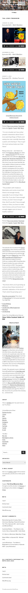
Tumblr (19, 317)
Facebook (14, 317)
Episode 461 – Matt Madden (12, 54)
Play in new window (12, 126)
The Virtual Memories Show (12, 3)
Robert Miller (5, 537)
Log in (4, 500)
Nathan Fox (15, 255)
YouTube (4, 426)
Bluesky (4, 420)
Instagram (5, 422)
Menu (14, 12)
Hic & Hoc (8, 358)
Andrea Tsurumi (10, 154)
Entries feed (5, 504)
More (22, 128)
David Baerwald (20, 371)
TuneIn (15, 128)
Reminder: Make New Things (18, 534)
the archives (7, 298)
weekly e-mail (12, 471)
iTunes (4, 317)
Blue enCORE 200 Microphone (16, 383)
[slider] (23, 45)
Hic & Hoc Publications (16, 158)
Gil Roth (9, 403)
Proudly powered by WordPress (10, 589)
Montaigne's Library (7, 437)
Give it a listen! (10, 182)
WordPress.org (6, 510)
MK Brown (5, 305)
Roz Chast (5, 309)
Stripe (4, 490)
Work (3, 445)
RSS (19, 128)
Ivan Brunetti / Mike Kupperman (11, 307)
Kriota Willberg (6, 303)
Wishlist (4, 443)
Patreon (22, 486)
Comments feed (6, 507)
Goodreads (5, 441)
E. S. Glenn (5, 534)
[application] (14, 46)
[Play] (4, 46)
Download (21, 126)
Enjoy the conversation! (8, 296)
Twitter (9, 317)
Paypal (20, 488)
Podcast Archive (6, 412)
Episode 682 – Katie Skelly (18, 531)
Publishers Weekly (14, 152)
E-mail (4, 430)
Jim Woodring (6, 311)
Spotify (10, 128)
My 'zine (4, 435)
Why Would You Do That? (12, 356)
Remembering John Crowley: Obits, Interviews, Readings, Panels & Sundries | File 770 (13, 522)
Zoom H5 (22, 379)
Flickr (3, 439)
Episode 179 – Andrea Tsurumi (13, 78)
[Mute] (19, 46)
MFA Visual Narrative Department (11, 257)
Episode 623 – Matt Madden (12, 25)
